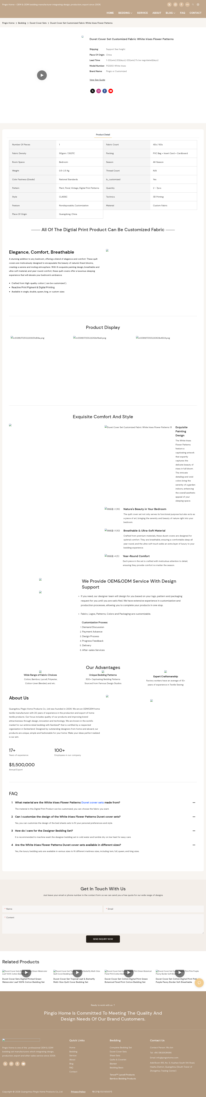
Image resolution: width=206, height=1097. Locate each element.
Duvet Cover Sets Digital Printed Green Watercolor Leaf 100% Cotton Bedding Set (23, 980)
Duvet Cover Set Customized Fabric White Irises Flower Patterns (81, 23)
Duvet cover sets (92, 802)
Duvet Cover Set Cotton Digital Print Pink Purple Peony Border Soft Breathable (176, 980)
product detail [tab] (103, 134)
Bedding (22, 23)
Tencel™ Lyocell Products (122, 1074)
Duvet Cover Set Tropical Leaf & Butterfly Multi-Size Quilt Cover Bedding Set (74, 980)
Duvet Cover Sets (38, 23)
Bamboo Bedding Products (123, 1078)
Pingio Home (8, 23)
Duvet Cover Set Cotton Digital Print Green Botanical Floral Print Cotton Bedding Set (126, 980)
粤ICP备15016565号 (102, 1091)
